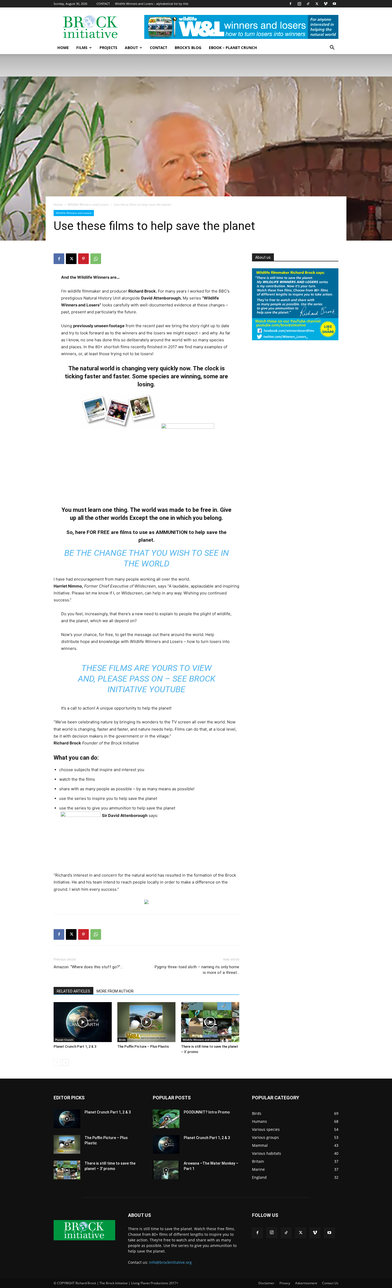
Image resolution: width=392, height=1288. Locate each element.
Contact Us (330, 1283)
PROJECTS (108, 47)
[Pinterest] (83, 258)
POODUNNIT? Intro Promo (207, 1112)
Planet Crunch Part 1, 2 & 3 (75, 1046)
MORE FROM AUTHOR (115, 991)
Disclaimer (266, 1283)
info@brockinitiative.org (170, 1262)
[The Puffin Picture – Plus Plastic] (146, 1022)
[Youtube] (334, 3)
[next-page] (65, 1062)
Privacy (284, 1283)
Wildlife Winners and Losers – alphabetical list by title (151, 4)
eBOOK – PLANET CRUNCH (233, 47)
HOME (63, 47)
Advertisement (306, 1283)
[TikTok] (308, 3)
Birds (122, 1040)
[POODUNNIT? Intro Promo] (166, 1118)
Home (58, 204)
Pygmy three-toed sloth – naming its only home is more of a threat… (197, 970)
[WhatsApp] (95, 258)
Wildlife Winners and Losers (88, 204)
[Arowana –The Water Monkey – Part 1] (166, 1170)
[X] (317, 3)
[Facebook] (290, 3)
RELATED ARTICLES (73, 991)
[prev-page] (57, 1062)
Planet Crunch (64, 1040)
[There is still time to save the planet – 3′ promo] (210, 1022)
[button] (332, 48)
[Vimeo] (326, 3)
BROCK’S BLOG (188, 47)
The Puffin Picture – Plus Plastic (143, 1046)
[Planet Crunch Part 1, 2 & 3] (83, 1022)
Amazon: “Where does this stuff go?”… (88, 967)
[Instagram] (299, 3)
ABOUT (131, 47)
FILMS (81, 47)
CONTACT (103, 4)
